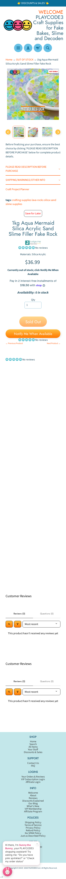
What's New (33, 806)
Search (33, 744)
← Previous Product (14, 343)
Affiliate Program (33, 811)
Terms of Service (33, 825)
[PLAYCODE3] (18, 25)
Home (9, 59)
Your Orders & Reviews (33, 776)
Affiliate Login (33, 782)
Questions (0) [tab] (46, 613)
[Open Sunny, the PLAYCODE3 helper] (7, 871)
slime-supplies (14, 204)
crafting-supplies (21, 200)
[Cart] (38, 48)
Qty (33, 300)
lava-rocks (37, 200)
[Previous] (8, 132)
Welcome (33, 793)
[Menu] (18, 48)
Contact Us (33, 763)
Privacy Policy (33, 828)
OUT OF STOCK (24, 59)
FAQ (33, 766)
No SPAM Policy (33, 833)
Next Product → (53, 343)
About (33, 795)
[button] (26, 248)
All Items (33, 747)
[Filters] (17, 624)
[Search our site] (47, 48)
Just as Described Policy (33, 836)
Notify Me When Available (33, 333)
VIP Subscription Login (33, 779)
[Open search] (9, 624)
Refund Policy (33, 830)
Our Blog (33, 803)
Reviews (33, 798)
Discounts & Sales (33, 752)
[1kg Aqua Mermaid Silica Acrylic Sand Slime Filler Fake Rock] (18, 132)
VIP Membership (33, 809)
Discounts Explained (33, 801)
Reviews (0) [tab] (19, 613)
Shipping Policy (33, 822)
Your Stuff (33, 749)
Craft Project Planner (17, 189)
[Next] (57, 132)
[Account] (28, 48)
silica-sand (50, 200)
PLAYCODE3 (33, 868)
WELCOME (51, 12)
